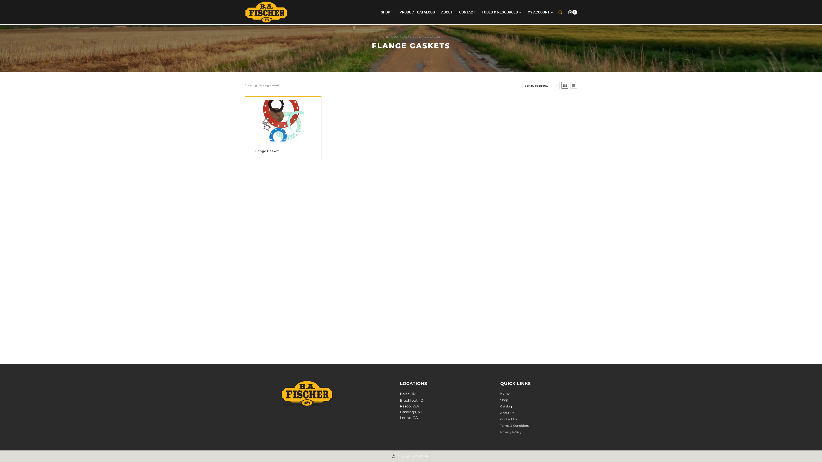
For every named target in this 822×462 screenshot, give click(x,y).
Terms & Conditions (514, 426)
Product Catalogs (417, 12)
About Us (507, 413)
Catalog (506, 406)
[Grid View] (564, 85)
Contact (467, 12)
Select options (283, 159)
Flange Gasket (267, 151)
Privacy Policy (510, 432)
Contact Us (508, 419)
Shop (504, 400)
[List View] (573, 85)
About (447, 12)
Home (504, 393)
